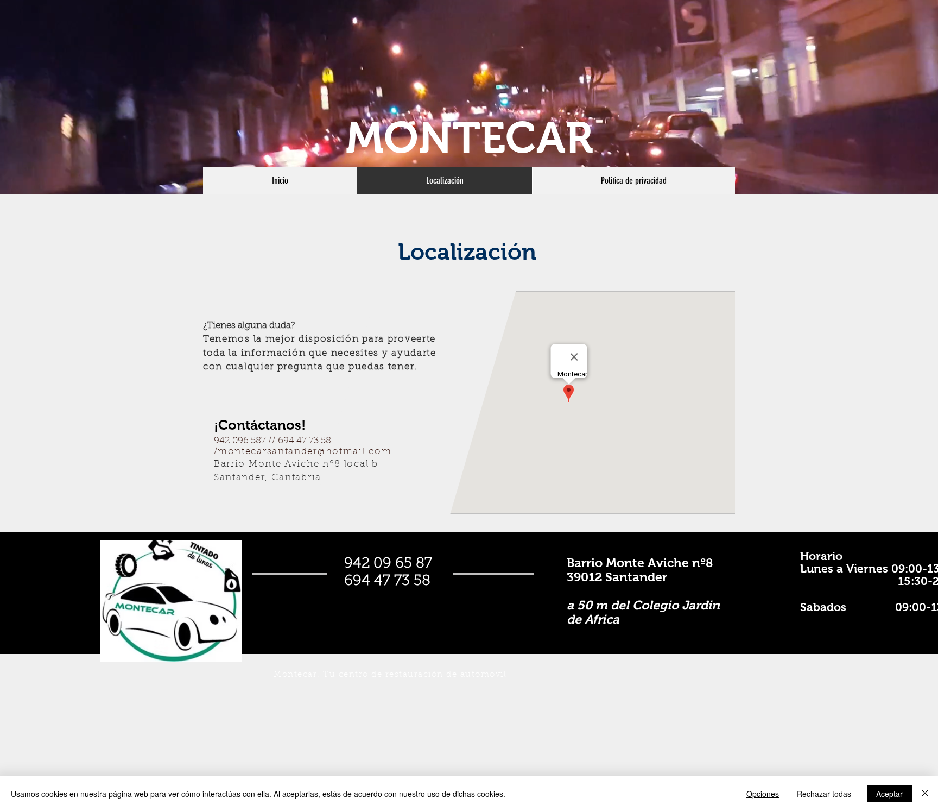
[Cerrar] (924, 793)
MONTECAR (469, 138)
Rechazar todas (824, 793)
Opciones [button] (762, 793)
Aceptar (889, 793)
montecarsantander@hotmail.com (304, 451)
